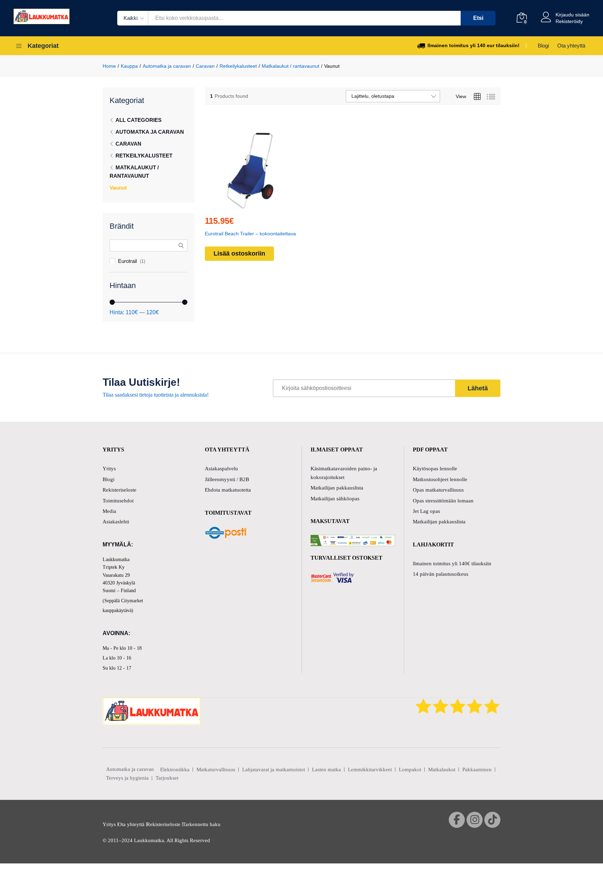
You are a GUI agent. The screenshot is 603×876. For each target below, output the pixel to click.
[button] (234, 206)
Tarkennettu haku (202, 824)
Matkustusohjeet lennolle (440, 479)
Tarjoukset (167, 778)
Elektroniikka (174, 769)
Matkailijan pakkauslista (337, 488)
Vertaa (267, 206)
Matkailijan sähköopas (335, 498)
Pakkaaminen (477, 769)
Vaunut (118, 188)
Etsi (478, 18)
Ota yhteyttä (571, 46)
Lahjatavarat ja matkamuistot (273, 769)
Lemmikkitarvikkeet (370, 769)
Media (109, 511)
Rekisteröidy (569, 21)
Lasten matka (326, 769)
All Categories (139, 120)
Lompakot (410, 769)
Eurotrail (127, 261)
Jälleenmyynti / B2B (227, 479)
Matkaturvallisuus (215, 769)
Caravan (128, 144)
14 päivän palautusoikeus (440, 574)
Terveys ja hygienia (127, 778)
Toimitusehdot (118, 500)
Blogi (543, 46)
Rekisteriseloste (119, 490)
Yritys (109, 468)
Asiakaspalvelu (221, 468)
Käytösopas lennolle (435, 468)
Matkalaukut (441, 769)
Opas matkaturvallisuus (438, 490)
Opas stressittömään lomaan (443, 500)
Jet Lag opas (426, 511)
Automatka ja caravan (150, 132)
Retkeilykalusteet (144, 156)
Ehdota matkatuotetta (228, 490)
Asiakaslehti (116, 521)
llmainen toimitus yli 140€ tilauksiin (452, 563)
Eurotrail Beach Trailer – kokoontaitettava (250, 233)
